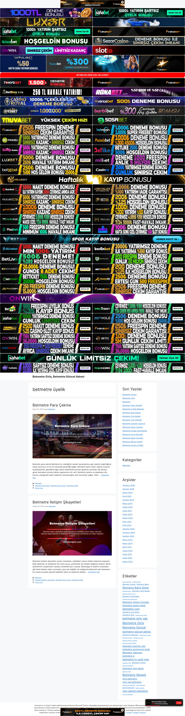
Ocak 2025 (127, 511)
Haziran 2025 (128, 500)
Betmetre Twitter (139, 663)
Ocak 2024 (127, 554)
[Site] (46, 130)
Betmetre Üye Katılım (131, 416)
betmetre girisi (128, 615)
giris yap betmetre (131, 682)
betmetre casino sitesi (133, 605)
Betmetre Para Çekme (52, 405)
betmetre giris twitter (141, 615)
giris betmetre (129, 678)
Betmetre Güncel (134, 627)
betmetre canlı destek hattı (129, 599)
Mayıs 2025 (127, 503)
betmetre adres (136, 582)
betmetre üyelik (72, 486)
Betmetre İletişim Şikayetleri (57, 502)
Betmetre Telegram (132, 652)
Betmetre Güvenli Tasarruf (133, 424)
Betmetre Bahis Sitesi (135, 587)
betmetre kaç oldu (127, 638)
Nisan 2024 (127, 543)
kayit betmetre (128, 688)
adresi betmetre (126, 582)
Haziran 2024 (128, 536)
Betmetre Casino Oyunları (135, 602)
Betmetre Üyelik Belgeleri (133, 409)
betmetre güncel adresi (136, 631)
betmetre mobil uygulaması (129, 640)
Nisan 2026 (127, 493)
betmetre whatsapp (127, 665)
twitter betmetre (139, 688)
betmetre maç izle (138, 638)
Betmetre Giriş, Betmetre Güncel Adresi (58, 376)
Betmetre (38, 483)
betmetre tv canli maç (135, 659)
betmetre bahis (143, 584)
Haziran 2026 (128, 489)
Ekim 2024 (127, 522)
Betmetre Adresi (129, 395)
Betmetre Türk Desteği (132, 420)
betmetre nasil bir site (133, 646)
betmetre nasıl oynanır (63, 580)
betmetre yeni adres (133, 668)
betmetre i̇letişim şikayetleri (44, 580)
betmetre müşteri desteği (129, 643)
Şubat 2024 (127, 551)
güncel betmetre (140, 685)
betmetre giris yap (135, 618)
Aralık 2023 (127, 558)
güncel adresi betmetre (128, 685)
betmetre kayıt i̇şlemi (42, 486)
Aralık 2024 (127, 514)
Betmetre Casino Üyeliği (132, 445)
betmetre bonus (126, 591)
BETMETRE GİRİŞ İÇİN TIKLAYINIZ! (93, 75)
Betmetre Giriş (128, 398)
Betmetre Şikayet (134, 675)
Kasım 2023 (127, 562)
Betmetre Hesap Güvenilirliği (134, 431)
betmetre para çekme (58, 486)
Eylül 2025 (126, 496)
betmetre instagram (130, 635)
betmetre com (131, 608)
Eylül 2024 (126, 525)
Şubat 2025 (127, 507)
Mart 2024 (127, 547)
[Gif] (92, 179)
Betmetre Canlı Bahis (130, 596)
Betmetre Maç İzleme (131, 413)
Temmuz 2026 (128, 485)
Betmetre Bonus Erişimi (132, 442)
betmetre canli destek (141, 591)
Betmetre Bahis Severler (132, 438)
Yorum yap (39, 488)
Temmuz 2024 (128, 533)
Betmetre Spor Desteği (132, 405)
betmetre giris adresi (130, 612)
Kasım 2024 (127, 518)
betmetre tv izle (126, 663)
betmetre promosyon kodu (136, 649)
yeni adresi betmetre (135, 691)
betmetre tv (128, 656)
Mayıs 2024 (127, 540)
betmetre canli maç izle (128, 594)
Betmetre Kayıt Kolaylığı (132, 434)
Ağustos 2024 (128, 529)
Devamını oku (94, 572)
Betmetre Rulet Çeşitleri (132, 427)
